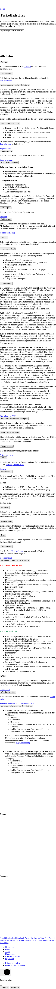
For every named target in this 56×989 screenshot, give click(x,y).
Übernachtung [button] (6, 547)
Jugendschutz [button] (6, 283)
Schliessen (15, 988)
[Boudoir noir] (28, 876)
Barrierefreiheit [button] (6, 73)
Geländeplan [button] (5, 208)
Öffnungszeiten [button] (7, 446)
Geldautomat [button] (6, 219)
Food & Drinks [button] (6, 151)
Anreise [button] (4, 62)
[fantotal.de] (19, 896)
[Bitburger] (25, 814)
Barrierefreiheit (6, 80)
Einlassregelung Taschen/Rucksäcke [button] (15, 85)
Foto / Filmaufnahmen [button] (9, 162)
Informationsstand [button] (8, 249)
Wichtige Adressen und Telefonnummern (17, 703)
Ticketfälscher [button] (6, 521)
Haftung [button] (4, 237)
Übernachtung (17, 551)
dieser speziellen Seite (15, 464)
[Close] (1, 985)
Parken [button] (3, 458)
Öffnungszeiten (6, 455)
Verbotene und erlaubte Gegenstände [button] (15, 560)
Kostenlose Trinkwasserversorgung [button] (14, 419)
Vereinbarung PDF (7, 416)
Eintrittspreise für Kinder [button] (10, 123)
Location (3, 217)
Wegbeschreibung (7, 233)
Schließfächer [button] (6, 472)
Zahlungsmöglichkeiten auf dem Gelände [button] (16, 706)
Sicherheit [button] (5, 507)
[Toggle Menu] (53, 4)
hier (25, 368)
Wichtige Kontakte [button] (8, 692)
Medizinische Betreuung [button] (10, 432)
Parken (3, 469)
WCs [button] (3, 676)
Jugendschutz (5, 144)
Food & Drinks (6, 160)
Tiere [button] (3, 535)
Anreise (27, 66)
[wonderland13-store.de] (19, 936)
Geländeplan (5, 689)
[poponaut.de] (19, 916)
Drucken (4, 988)
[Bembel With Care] (19, 854)
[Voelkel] (19, 834)
